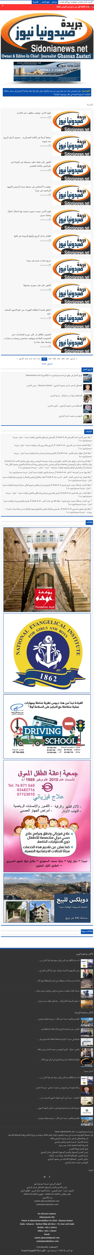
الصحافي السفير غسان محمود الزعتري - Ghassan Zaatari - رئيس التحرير (54, 386)
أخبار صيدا (86, 90)
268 (54, 359)
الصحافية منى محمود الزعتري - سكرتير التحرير (64, 406)
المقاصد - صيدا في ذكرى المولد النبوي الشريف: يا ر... (59, 1098)
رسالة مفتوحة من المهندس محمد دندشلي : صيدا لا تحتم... (57, 1088)
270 (44, 359)
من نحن (54, 2)
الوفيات (88, 432)
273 (30, 359)
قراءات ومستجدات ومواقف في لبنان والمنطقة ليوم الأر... (58, 981)
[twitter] (45, 1177)
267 (58, 359)
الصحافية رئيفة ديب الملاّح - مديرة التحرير (66, 396)
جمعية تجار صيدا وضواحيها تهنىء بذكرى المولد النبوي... (58, 1108)
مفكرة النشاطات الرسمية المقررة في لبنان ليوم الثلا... (59, 1060)
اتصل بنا (35, 2)
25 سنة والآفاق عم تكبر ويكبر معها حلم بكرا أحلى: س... (59, 960)
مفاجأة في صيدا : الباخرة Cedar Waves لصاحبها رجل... (58, 1039)
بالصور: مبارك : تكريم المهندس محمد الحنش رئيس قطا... (58, 1050)
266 (63, 359)
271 (38, 359)
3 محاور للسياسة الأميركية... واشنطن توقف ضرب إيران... (58, 1001)
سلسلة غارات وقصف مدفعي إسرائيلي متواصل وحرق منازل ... (57, 991)
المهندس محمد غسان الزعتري (70, 416)
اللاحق (21, 359)
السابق (72, 359)
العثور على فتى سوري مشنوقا (37, 285)
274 (26, 359)
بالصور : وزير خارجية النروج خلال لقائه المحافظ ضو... (60, 1029)
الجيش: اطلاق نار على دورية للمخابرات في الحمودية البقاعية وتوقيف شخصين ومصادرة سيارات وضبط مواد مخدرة (27, 338)
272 (34, 359)
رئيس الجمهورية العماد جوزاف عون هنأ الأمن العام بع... (58, 971)
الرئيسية (90, 105)
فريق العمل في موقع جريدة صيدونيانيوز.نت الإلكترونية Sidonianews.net (54, 375)
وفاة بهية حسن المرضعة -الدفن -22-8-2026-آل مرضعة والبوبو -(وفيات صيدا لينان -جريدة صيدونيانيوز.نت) (49, 472)
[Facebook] (49, 1177)
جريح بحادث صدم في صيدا (39, 260)
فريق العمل (45, 2)
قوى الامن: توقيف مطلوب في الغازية (34, 113)
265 (67, 359)
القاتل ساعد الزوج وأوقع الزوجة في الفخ (32, 236)
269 (50, 359)
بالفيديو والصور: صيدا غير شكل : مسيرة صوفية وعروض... (58, 1019)
